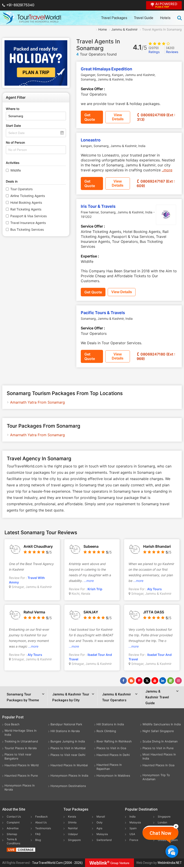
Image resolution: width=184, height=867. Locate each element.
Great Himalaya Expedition (106, 69)
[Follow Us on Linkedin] (162, 680)
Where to (12, 109)
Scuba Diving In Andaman (160, 741)
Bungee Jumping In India (67, 741)
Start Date (13, 125)
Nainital (73, 828)
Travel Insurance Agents (28, 223)
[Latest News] (131, 680)
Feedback (41, 816)
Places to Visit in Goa (111, 748)
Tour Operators (21, 189)
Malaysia (102, 834)
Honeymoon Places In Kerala (19, 787)
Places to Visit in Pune (158, 748)
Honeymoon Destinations (68, 786)
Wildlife (15, 170)
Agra (99, 828)
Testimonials (43, 828)
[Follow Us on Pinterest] (139, 680)
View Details (118, 117)
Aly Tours (154, 589)
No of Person (15, 142)
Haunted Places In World (21, 765)
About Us (41, 822)
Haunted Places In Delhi (113, 755)
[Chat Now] (172, 851)
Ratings (154, 50)
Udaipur (73, 834)
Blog (38, 840)
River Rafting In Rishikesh (114, 741)
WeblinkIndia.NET (170, 863)
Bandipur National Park (66, 724)
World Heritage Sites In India (20, 732)
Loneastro (91, 140)
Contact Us (14, 816)
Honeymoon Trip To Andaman (156, 777)
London (162, 822)
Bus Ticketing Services (27, 229)
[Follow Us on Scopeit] (170, 680)
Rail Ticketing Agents (25, 209)
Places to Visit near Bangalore (17, 756)
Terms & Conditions (13, 841)
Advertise (13, 828)
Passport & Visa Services (28, 216)
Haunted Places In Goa (158, 765)
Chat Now (160, 833)
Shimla (72, 822)
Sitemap (12, 834)
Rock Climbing (106, 731)
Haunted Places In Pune (21, 775)
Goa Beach (12, 724)
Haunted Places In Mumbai (69, 765)
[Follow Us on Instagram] (178, 680)
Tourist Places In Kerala (20, 748)
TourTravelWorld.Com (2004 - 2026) (57, 863)
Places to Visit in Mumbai (67, 748)
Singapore (74, 840)
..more (167, 170)
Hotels (165, 18)
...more (89, 581)
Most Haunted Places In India (159, 756)
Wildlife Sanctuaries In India (161, 724)
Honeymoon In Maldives (113, 775)
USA (132, 834)
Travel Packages (114, 18)
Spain (133, 828)
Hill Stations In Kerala (65, 731)
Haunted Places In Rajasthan (109, 767)
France (133, 840)
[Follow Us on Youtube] (154, 680)
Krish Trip (95, 589)
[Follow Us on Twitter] (147, 680)
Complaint (13, 822)
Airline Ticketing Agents (27, 196)
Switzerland (104, 840)
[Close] (175, 826)
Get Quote (89, 117)
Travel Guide (143, 18)
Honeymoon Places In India (69, 775)
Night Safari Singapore (158, 731)
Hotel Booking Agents (26, 202)
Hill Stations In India (110, 724)
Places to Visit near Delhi (67, 755)
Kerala (72, 816)
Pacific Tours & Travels (103, 312)
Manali (100, 816)
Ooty (99, 822)
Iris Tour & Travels (98, 206)
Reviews (172, 50)
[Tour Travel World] (32, 18)
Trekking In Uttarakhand (21, 741)
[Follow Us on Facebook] (123, 680)
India (132, 816)
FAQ (37, 834)
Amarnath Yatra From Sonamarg (37, 402)
